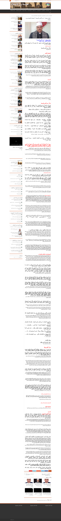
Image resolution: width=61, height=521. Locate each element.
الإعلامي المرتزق (19, 221)
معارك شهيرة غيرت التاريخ (14, 96)
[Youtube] (12, 519)
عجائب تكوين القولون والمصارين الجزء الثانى (16, 129)
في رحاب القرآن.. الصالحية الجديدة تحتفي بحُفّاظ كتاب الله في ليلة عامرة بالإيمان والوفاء (13, 60)
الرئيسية (45, 0)
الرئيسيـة (50, 10)
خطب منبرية (47, 15)
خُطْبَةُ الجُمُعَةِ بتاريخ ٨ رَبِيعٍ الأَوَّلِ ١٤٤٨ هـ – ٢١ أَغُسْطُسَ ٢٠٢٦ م (38, 494)
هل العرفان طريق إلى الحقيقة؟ (13, 72)
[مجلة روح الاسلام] (30, 5)
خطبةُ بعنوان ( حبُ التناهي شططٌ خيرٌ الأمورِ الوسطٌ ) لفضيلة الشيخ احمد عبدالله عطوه (46, 474)
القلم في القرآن (15, 24)
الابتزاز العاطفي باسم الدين (18, 145)
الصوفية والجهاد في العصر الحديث (17, 168)
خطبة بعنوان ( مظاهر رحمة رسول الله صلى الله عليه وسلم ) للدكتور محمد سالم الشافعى (29, 484)
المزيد (50, 12)
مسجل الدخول (42, 500)
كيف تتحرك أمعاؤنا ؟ (18, 127)
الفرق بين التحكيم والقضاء (14, 41)
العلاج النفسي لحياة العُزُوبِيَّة (14, 113)
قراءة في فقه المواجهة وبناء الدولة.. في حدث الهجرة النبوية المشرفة (14, 90)
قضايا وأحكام (33, 0)
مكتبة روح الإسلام (13, 10)
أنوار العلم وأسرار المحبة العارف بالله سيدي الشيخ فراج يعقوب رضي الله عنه (13, 56)
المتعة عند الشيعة (19, 193)
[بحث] (10, 0)
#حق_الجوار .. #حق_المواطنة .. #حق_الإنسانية (15, 226)
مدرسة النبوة (34, 10)
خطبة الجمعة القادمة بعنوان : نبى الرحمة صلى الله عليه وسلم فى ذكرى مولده (38, 484)
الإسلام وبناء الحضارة (18, 10)
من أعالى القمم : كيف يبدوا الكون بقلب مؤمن (15, 181)
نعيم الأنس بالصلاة (19, 176)
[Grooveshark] (11, 519)
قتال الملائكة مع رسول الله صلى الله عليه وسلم (30, 474)
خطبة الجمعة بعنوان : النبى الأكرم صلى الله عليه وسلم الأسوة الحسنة (47, 484)
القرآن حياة (47, 10)
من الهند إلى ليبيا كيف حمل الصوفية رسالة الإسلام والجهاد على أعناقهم (14, 163)
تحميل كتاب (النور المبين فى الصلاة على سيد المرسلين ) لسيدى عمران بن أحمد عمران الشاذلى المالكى (16, 251)
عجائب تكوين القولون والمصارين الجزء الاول (16, 131)
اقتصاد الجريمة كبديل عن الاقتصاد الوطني (16, 214)
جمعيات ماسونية (24, 10)
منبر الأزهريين (43, 10)
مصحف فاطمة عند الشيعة (18, 189)
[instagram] (10, 519)
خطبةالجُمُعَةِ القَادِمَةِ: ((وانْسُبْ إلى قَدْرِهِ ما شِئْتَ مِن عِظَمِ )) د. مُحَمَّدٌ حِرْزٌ (29, 494)
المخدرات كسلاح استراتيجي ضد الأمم (16, 216)
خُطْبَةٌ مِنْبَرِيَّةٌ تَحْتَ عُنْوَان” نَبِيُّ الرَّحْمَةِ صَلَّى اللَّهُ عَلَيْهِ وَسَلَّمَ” (47, 493)
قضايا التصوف (39, 10)
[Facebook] (17, 0)
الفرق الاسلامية (29, 10)
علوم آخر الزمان (36, 0)
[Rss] (18, 0)
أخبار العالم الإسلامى (41, 0)
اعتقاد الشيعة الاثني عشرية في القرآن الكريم (16, 191)
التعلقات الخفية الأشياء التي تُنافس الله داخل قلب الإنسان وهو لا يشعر (14, 18)
